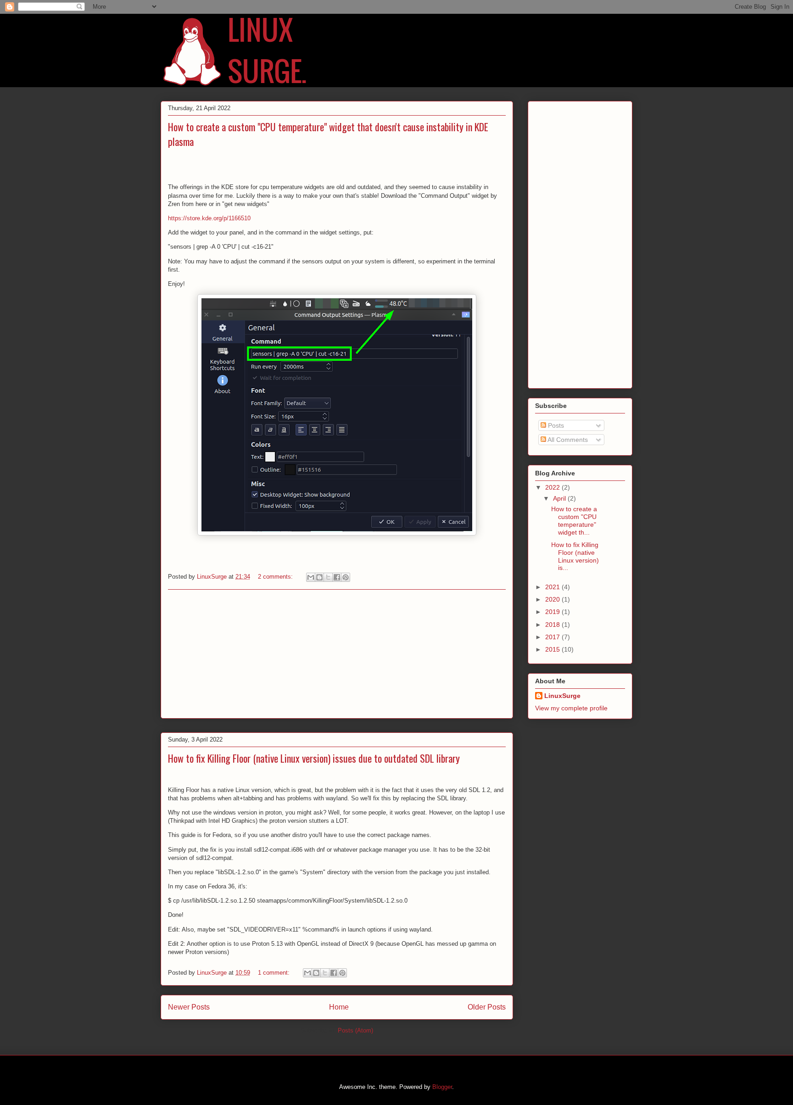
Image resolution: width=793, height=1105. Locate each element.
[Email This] (310, 577)
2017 (553, 637)
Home (339, 1007)
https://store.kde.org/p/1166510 (209, 218)
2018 (553, 624)
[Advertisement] (337, 654)
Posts (555, 425)
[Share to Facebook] (336, 577)
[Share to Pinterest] (345, 577)
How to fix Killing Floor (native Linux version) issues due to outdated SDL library (314, 758)
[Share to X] (328, 577)
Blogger (442, 1086)
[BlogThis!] (319, 577)
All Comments (567, 439)
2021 (553, 587)
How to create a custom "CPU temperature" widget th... (574, 520)
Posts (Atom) (355, 1030)
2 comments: (276, 576)
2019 (553, 611)
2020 (553, 599)
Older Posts (487, 1007)
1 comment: (274, 972)
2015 (553, 649)
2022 (553, 487)
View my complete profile (571, 708)
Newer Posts (189, 1007)
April (560, 498)
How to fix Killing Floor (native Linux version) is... (575, 556)
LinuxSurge (562, 695)
